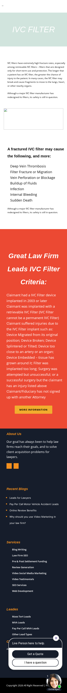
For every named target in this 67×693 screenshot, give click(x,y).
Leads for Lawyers (20, 497)
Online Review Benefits (22, 510)
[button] (57, 7)
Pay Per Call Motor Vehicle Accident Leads (34, 504)
